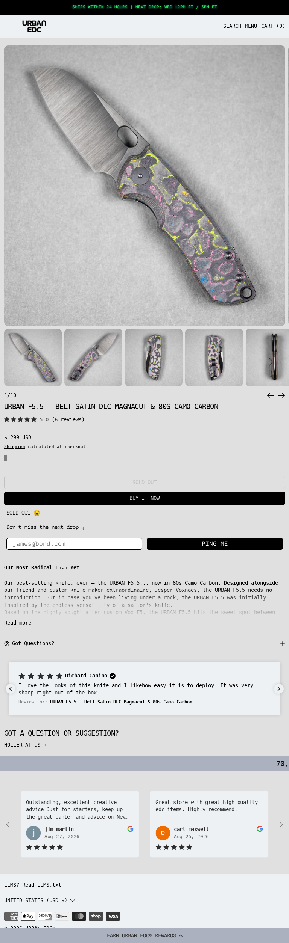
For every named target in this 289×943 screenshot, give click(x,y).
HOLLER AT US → (25, 745)
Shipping (14, 446)
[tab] (33, 357)
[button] (144, 935)
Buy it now (144, 498)
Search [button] (232, 26)
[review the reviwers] (130, 829)
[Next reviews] (279, 689)
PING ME (215, 543)
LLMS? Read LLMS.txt (32, 885)
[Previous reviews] (10, 689)
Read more (17, 623)
